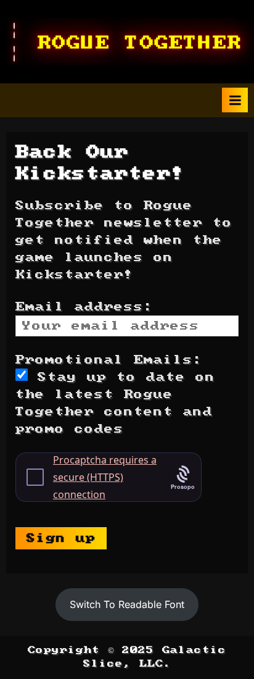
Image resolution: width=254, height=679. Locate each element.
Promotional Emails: (109, 360)
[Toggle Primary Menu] (235, 100)
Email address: (84, 307)
